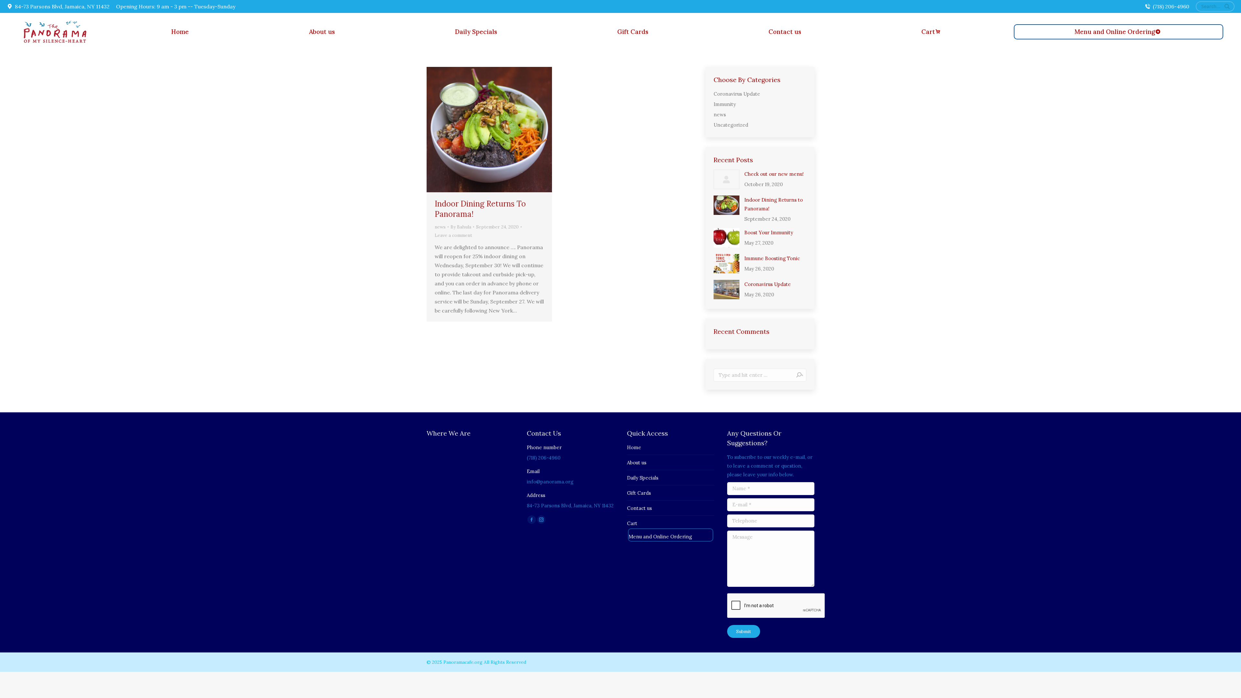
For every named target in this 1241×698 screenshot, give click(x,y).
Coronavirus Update (737, 94)
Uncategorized (731, 125)
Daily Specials (642, 478)
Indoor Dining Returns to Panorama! (773, 204)
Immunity (725, 104)
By (461, 227)
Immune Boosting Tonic (772, 258)
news (440, 227)
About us (636, 463)
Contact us (639, 508)
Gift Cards (639, 493)
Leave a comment (453, 235)
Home (634, 447)
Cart (632, 523)
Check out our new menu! (774, 174)
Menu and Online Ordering (660, 537)
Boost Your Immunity (768, 232)
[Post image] (726, 179)
